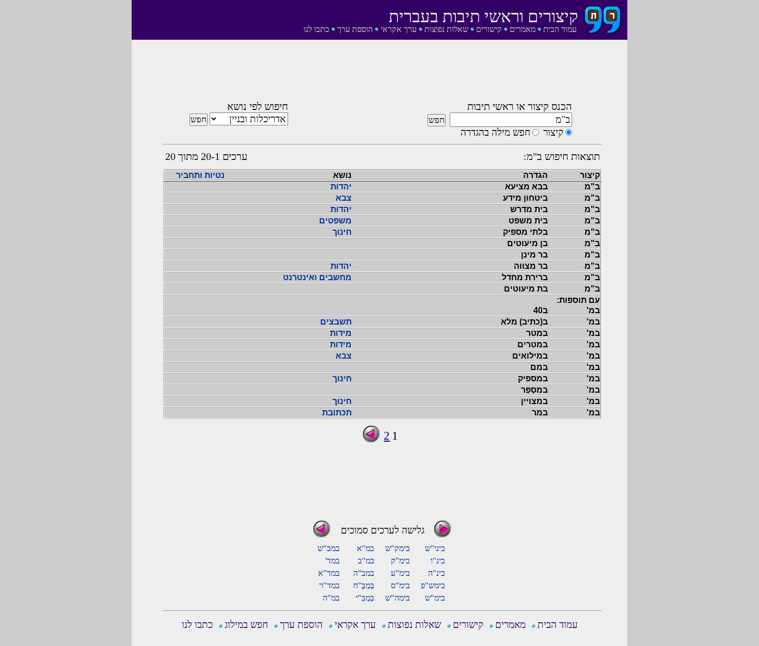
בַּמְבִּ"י (365, 597)
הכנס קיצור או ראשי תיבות (519, 106)
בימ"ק (400, 560)
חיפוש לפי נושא (257, 106)
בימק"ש (397, 548)
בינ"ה (436, 573)
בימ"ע (400, 573)
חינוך (342, 232)
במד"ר (329, 585)
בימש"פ (433, 585)
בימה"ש (397, 597)
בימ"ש (435, 597)
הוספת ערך (355, 29)
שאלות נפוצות (446, 29)
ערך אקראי (399, 29)
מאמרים (522, 29)
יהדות (341, 186)
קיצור (553, 132)
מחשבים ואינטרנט (317, 277)
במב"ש (329, 548)
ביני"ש (435, 548)
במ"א (365, 548)
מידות (341, 333)
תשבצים (336, 321)
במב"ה (363, 573)
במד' (332, 560)
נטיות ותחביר (200, 175)
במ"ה (331, 597)
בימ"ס (400, 585)
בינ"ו (438, 560)
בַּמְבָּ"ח (363, 585)
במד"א (329, 573)
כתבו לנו (316, 29)
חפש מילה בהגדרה (495, 132)
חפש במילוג (246, 624)
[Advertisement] (383, 74)
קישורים (489, 29)
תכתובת (337, 412)
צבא (344, 197)
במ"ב (366, 560)
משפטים (335, 220)
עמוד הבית (560, 29)
